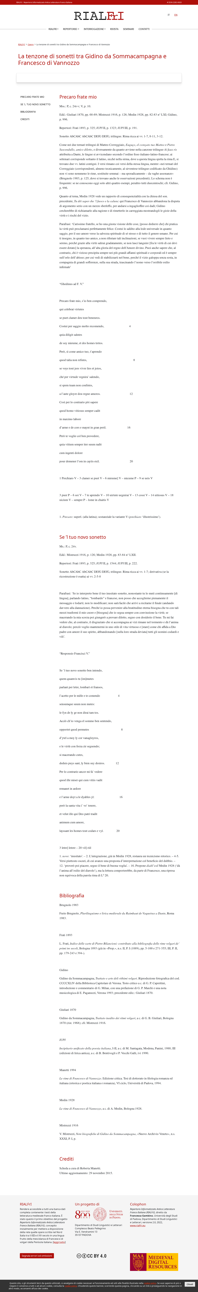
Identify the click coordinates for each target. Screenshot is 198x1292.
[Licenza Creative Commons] (91, 1255)
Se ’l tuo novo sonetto (35, 104)
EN (175, 14)
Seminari (128, 29)
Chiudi (190, 1284)
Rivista (114, 29)
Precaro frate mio (32, 96)
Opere (31, 44)
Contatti (144, 29)
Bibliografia (28, 111)
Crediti (24, 119)
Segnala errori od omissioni (37, 1255)
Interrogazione (94, 29)
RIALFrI (53, 29)
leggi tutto (59, 1242)
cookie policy (150, 1283)
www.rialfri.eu (137, 1225)
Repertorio (70, 29)
